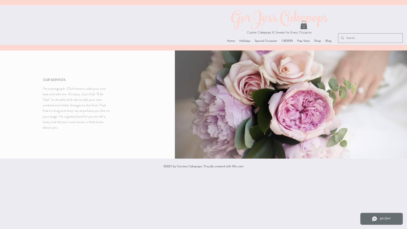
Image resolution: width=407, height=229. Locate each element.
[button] (303, 25)
